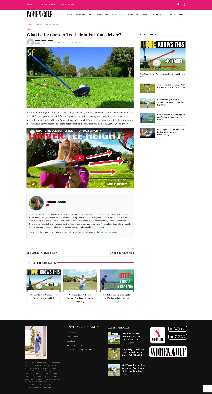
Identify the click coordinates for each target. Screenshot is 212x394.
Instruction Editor (44, 40)
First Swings (118, 14)
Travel (172, 14)
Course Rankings (48, 5)
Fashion (145, 14)
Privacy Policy (71, 332)
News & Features (84, 14)
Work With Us (68, 5)
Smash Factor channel (108, 232)
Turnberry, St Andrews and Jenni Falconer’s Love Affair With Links (171, 86)
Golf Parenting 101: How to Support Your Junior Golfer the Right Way (80, 298)
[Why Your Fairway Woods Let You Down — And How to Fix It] (43, 280)
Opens (182, 14)
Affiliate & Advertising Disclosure (79, 349)
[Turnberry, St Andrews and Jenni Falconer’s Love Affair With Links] (147, 88)
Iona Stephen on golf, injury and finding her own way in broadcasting (170, 132)
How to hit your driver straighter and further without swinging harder (117, 298)
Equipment (158, 14)
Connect (30, 5)
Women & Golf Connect (82, 327)
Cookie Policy (72, 337)
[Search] (184, 5)
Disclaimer (70, 341)
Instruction (102, 14)
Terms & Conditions (74, 345)
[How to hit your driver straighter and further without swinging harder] (117, 280)
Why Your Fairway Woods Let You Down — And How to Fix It (162, 75)
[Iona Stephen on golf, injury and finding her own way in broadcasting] (147, 133)
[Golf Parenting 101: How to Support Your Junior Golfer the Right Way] (80, 280)
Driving (56, 24)
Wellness (133, 14)
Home (69, 14)
